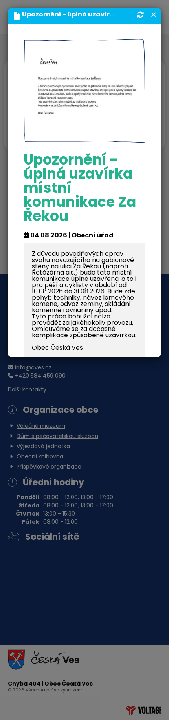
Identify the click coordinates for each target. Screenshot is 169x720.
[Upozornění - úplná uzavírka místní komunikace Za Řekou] (84, 91)
